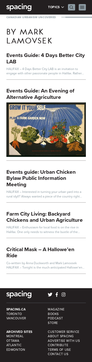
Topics (54, 7)
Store (53, 323)
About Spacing (61, 336)
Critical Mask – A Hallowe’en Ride (40, 252)
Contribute (58, 345)
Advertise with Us (64, 340)
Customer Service (63, 332)
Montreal (15, 336)
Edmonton (15, 349)
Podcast (55, 318)
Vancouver (16, 318)
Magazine (56, 309)
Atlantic (14, 345)
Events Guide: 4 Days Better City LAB (45, 58)
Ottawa (12, 340)
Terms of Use (59, 349)
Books (53, 314)
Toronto (14, 314)
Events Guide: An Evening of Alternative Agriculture (40, 94)
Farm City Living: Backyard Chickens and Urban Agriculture (44, 217)
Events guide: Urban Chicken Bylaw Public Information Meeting (41, 178)
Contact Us (58, 354)
